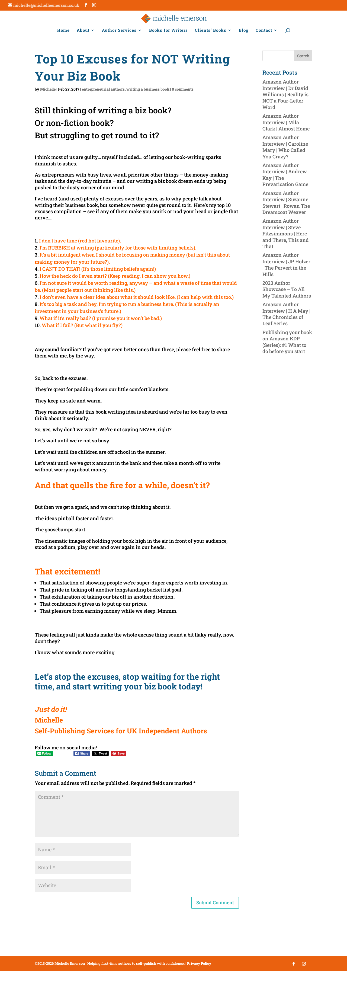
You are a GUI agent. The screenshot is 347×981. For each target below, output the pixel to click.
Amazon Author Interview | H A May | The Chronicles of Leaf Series (286, 314)
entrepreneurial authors (103, 89)
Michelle (48, 89)
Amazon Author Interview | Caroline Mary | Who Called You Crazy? (285, 146)
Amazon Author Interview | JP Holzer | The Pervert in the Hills (286, 264)
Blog (244, 30)
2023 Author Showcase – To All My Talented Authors (286, 289)
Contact (264, 30)
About (83, 30)
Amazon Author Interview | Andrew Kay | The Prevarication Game (285, 174)
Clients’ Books (210, 30)
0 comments (183, 89)
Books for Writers (168, 30)
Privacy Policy (199, 963)
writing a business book (147, 89)
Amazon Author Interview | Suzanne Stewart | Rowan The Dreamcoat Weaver (286, 202)
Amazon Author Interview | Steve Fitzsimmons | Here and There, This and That (285, 234)
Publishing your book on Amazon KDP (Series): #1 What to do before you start (287, 341)
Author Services (119, 30)
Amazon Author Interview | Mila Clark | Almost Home (286, 122)
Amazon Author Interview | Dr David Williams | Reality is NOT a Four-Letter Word (285, 94)
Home (63, 30)
